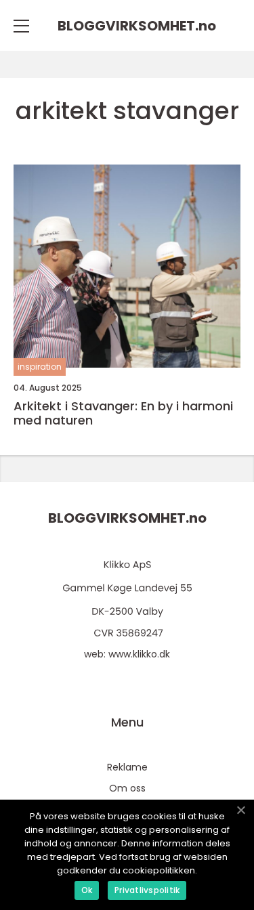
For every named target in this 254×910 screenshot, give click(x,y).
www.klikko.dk (139, 654)
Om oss (127, 788)
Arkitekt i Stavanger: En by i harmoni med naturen (123, 413)
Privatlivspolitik (146, 890)
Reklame (127, 767)
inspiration (40, 366)
